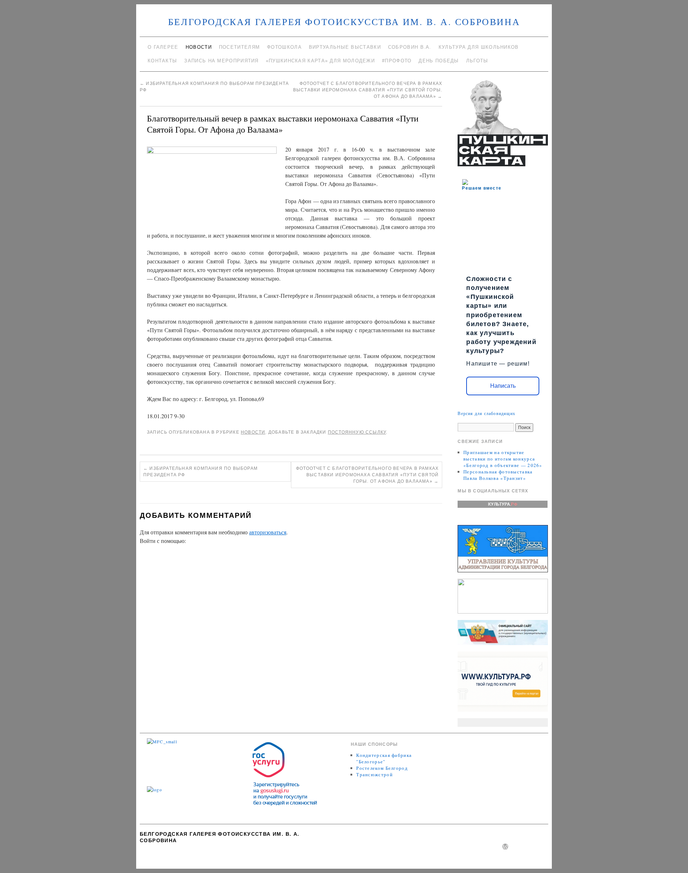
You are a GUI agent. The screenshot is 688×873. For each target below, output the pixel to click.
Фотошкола (284, 47)
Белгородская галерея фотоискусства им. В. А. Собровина (344, 21)
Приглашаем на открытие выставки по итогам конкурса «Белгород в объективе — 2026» (503, 458)
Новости (199, 47)
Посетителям (239, 47)
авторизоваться (267, 532)
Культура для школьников (479, 47)
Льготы (477, 60)
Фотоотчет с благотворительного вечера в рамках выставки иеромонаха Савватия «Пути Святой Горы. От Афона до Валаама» (367, 90)
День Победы (439, 60)
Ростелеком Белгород (382, 768)
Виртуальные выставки (345, 47)
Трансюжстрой (374, 774)
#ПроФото (396, 60)
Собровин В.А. (409, 47)
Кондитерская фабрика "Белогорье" (384, 758)
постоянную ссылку (357, 432)
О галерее (163, 47)
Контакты (162, 60)
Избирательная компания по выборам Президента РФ (200, 471)
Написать (503, 386)
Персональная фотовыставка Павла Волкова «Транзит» (498, 474)
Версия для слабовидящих (486, 413)
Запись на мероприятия (221, 60)
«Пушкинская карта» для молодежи (320, 60)
